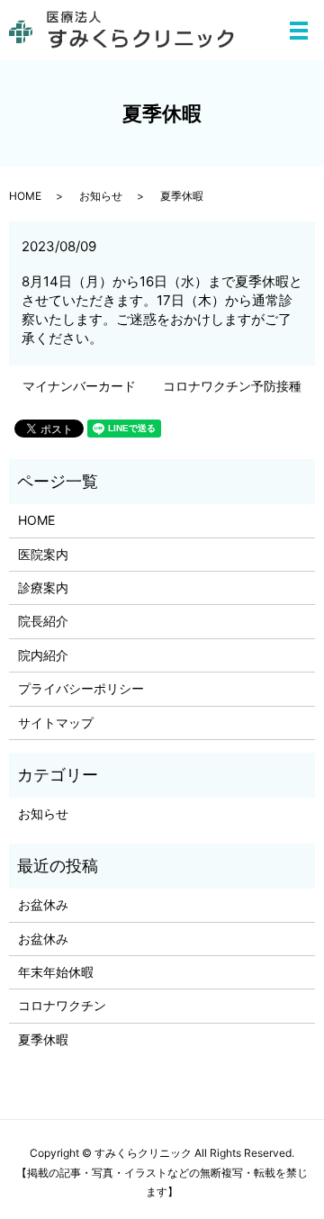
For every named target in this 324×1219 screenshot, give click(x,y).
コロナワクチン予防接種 (232, 385)
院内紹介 (43, 655)
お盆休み (43, 904)
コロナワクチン (62, 1005)
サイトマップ (56, 722)
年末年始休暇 (56, 972)
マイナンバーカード (79, 385)
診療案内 (43, 587)
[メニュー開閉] (299, 31)
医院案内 (43, 554)
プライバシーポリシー (81, 688)
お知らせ (100, 196)
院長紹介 (43, 620)
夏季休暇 (43, 1039)
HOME (25, 196)
